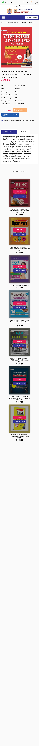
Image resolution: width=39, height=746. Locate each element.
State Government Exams (14, 22)
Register (22, 6)
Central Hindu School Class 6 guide (19, 285)
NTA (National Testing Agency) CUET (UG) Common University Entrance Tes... (19, 360)
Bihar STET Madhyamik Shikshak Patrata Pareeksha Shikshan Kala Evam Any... (19, 248)
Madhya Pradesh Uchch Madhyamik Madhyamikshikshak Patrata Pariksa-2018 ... (19, 322)
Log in (16, 6)
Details (19, 191)
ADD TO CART (20, 345)
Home (3, 22)
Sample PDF (21, 110)
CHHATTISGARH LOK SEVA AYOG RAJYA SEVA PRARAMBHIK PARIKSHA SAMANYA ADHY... (19, 398)
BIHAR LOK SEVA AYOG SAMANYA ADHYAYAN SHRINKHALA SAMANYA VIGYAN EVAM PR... (19, 210)
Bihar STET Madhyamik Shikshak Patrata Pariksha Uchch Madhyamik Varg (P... (19, 436)
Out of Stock (20, 196)
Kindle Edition (11, 115)
